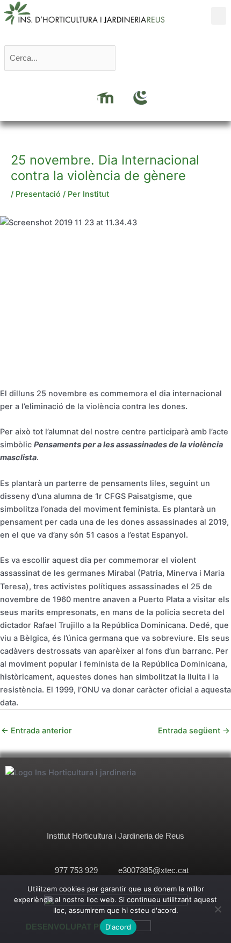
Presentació (38, 194)
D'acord (118, 927)
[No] (217, 909)
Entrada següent (194, 730)
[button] (218, 16)
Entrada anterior (36, 730)
